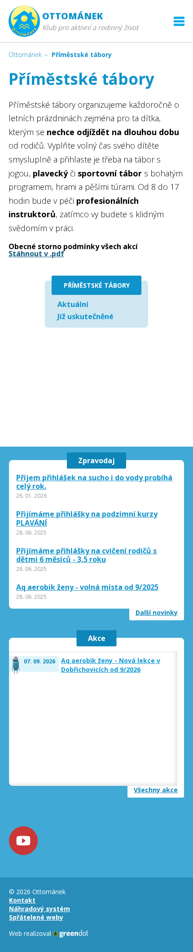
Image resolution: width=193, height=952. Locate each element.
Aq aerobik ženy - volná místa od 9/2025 (87, 587)
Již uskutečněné (85, 316)
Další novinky (157, 613)
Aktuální (72, 304)
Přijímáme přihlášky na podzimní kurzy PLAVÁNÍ (87, 518)
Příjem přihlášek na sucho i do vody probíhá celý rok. (94, 482)
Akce (96, 638)
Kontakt (22, 900)
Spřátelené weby (36, 917)
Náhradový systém (39, 908)
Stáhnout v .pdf (36, 253)
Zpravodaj (96, 460)
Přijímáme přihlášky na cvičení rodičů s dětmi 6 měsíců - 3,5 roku (86, 555)
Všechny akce (156, 790)
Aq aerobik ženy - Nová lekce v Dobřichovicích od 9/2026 (110, 665)
